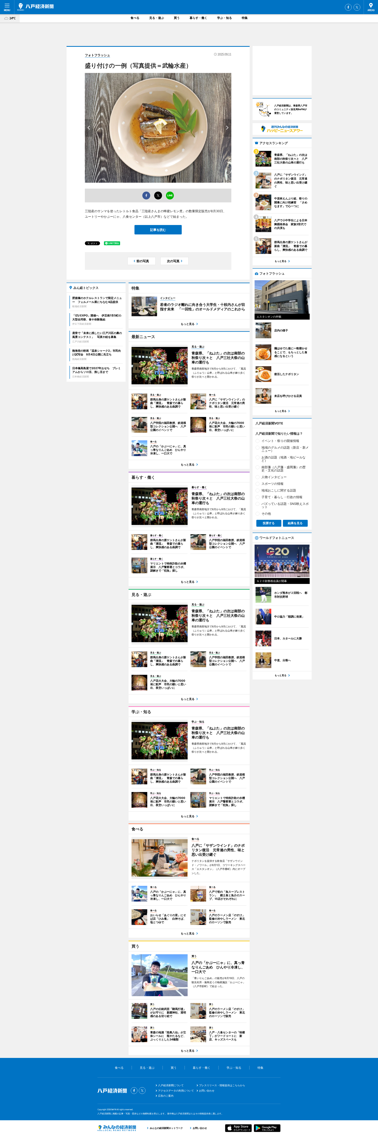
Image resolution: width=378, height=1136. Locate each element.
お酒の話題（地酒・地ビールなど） (283, 459)
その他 (266, 513)
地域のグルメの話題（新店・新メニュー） (285, 449)
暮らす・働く (198, 18)
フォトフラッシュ (97, 55)
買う (177, 18)
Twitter (357, 7)
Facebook (348, 7)
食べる (135, 18)
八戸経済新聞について (171, 1085)
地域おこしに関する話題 (278, 490)
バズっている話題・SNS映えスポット (285, 505)
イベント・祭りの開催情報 (280, 441)
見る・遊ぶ (156, 18)
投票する (269, 523)
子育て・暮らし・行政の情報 (281, 497)
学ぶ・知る (224, 18)
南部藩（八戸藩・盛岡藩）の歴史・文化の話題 (283, 468)
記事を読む (158, 230)
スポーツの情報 (272, 483)
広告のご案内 (165, 1095)
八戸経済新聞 (35, 7)
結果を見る (295, 523)
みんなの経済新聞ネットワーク (116, 1128)
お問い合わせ (206, 1090)
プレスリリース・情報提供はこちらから (222, 1085)
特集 (245, 18)
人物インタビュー (274, 477)
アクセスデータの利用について (176, 1090)
